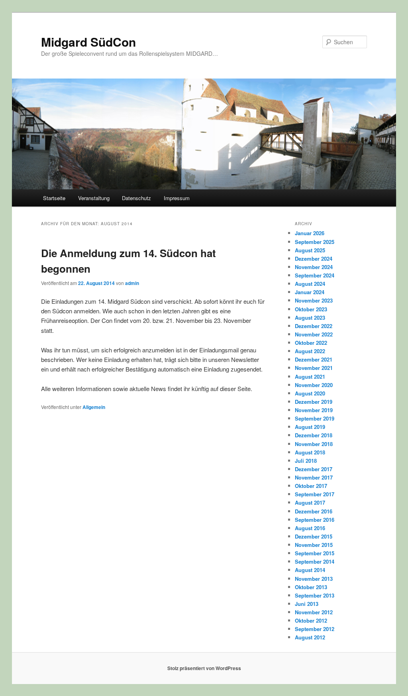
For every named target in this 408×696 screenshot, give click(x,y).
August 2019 (310, 427)
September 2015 (314, 553)
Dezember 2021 (313, 359)
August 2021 (310, 376)
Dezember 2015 (313, 536)
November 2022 (314, 334)
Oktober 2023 (311, 309)
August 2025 (310, 250)
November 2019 (314, 410)
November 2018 (314, 444)
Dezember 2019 (313, 401)
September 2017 (314, 494)
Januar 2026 (309, 233)
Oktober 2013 (311, 587)
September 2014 (314, 561)
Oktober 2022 (311, 342)
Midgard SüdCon (88, 41)
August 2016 (310, 528)
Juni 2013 (306, 604)
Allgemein (93, 407)
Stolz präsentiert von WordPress (204, 668)
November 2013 (314, 578)
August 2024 (310, 283)
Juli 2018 (306, 460)
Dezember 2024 (313, 258)
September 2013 (314, 595)
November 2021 (314, 368)
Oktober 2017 (311, 486)
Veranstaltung (94, 198)
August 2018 (310, 452)
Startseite (54, 198)
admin (132, 283)
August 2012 (310, 637)
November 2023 (314, 300)
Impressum (177, 198)
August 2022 (310, 351)
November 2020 (314, 385)
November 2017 (314, 477)
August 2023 (310, 317)
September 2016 (314, 519)
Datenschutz (136, 198)
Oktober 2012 (311, 620)
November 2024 (314, 267)
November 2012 (314, 612)
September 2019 (314, 418)
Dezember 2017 (313, 469)
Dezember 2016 (313, 511)
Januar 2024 (309, 292)
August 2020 (310, 393)
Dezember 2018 (313, 435)
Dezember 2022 (313, 326)
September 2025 (314, 242)
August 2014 (310, 570)
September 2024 (314, 275)
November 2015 (314, 545)
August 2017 (310, 502)
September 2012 (314, 629)
